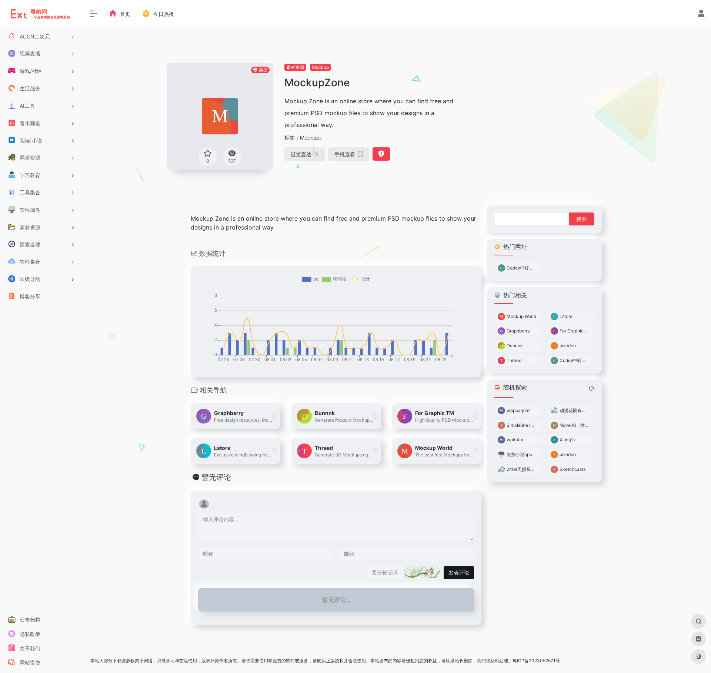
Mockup (320, 67)
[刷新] (591, 388)
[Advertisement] (553, 115)
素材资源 (295, 67)
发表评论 (458, 572)
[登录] (701, 14)
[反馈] (381, 154)
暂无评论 (216, 477)
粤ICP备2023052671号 (536, 660)
